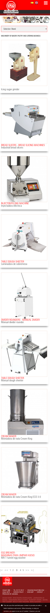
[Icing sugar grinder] (24, 63)
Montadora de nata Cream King (16, 438)
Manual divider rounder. (12, 322)
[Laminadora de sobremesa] (24, 237)
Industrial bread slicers (12, 147)
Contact (40, 592)
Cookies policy (18, 592)
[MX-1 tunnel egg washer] (24, 528)
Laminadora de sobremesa (14, 264)
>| (33, 570)
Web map (30, 592)
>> (27, 570)
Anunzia (15, 594)
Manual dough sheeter (12, 380)
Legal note (6, 592)
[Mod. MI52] (24, 121)
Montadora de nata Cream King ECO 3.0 (21, 497)
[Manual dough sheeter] (24, 354)
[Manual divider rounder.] (24, 296)
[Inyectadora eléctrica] (24, 179)
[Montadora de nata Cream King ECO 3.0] (24, 470)
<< (6, 570)
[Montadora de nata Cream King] (24, 412)
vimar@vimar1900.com (35, 590)
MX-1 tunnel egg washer (13, 557)
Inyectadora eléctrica (11, 205)
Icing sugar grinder (10, 89)
